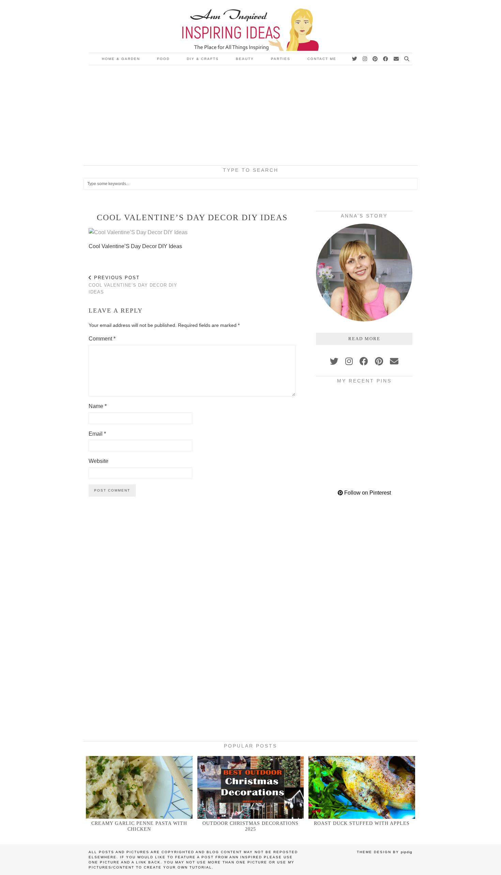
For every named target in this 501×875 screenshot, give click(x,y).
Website (98, 461)
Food (163, 59)
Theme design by (384, 852)
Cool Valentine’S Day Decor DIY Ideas (133, 285)
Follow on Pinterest (367, 493)
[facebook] (364, 361)
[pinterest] (379, 361)
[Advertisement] (251, 116)
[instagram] (349, 361)
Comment (102, 339)
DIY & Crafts (203, 59)
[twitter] (334, 361)
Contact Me (321, 59)
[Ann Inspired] (250, 26)
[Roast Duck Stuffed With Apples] (361, 787)
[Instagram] (365, 59)
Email (97, 434)
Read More (364, 338)
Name (98, 406)
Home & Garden (121, 59)
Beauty (245, 59)
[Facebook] (386, 59)
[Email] (396, 59)
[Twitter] (355, 59)
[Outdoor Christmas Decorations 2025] (250, 787)
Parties (280, 59)
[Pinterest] (375, 59)
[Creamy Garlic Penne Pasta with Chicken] (139, 787)
